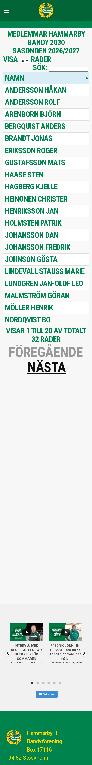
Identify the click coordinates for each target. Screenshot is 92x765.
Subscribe (49, 694)
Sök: (40, 67)
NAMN (14, 78)
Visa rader (27, 59)
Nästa (46, 367)
